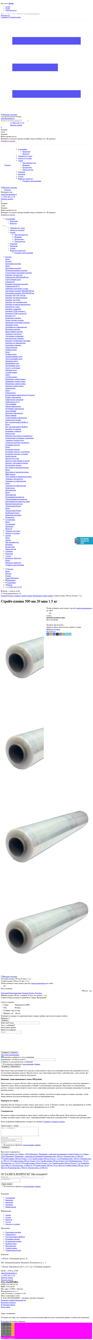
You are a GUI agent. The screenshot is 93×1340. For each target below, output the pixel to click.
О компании (22, 149)
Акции (20, 161)
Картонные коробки (13, 268)
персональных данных (31, 1064)
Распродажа (27, 167)
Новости (26, 154)
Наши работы (10, 1207)
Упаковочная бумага (13, 510)
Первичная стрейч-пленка (43, 596)
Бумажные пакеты (12, 449)
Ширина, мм (8, 1013)
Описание (5, 993)
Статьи (20, 176)
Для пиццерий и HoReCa (15, 1237)
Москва (11, 3)
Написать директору (25, 179)
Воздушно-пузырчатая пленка (17, 472)
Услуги (8, 1222)
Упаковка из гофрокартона (15, 486)
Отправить (5, 1052)
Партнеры (26, 151)
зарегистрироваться (84, 608)
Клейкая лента (11, 354)
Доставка (38, 993)
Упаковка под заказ (25, 156)
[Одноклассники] (51, 634)
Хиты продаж (28, 170)
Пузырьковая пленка (13, 1241)
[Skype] (67, 634)
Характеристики (15, 993)
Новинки (26, 165)
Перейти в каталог (8, 141)
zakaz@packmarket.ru (33, 13)
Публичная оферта (8, 1305)
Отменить (14, 1052)
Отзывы (25, 993)
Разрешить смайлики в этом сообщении (18, 1057)
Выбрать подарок (53, 629)
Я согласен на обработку (21, 1064)
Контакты (21, 174)
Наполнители (10, 495)
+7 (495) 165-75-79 (17, 123)
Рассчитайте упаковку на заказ (85, 541)
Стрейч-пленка (11, 377)
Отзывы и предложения (32, 181)
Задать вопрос (7, 1184)
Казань (7, 8)
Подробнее (5, 1321)
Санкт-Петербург (11, 10)
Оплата (31, 993)
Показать (5, 1020)
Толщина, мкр (9, 1010)
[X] (57, 634)
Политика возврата (8, 1302)
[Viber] (60, 634)
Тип (5, 1008)
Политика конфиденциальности (13, 1300)
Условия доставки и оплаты (54, 1121)
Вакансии (9, 1200)
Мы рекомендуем (29, 163)
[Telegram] (70, 634)
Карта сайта (5, 1307)
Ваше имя (5, 1023)
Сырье (6, 1005)
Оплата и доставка (25, 158)
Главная (4, 596)
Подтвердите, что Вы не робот (13, 1059)
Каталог (8, 261)
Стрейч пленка (11, 1248)
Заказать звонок (16, 125)
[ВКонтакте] (47, 634)
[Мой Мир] (54, 634)
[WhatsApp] (63, 634)
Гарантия (21, 172)
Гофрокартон (10, 393)
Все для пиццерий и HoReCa (16, 427)
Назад (7, 259)
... (6, 225)
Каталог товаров (13, 596)
